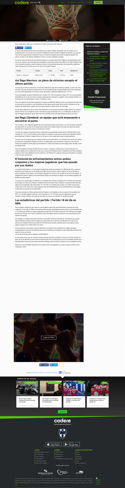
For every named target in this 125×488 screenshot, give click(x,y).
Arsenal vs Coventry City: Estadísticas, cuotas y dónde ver (97, 400)
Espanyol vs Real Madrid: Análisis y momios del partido (74, 400)
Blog (16, 44)
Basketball (22, 44)
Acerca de (89, 2)
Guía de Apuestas (72, 2)
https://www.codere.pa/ (22, 483)
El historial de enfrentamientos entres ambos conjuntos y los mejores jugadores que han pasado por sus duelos (98, 73)
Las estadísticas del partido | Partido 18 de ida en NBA (98, 80)
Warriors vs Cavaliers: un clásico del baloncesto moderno (97, 52)
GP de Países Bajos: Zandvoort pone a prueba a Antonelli (27, 400)
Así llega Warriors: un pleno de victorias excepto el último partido (98, 58)
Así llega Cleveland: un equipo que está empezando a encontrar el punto (98, 65)
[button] (19, 48)
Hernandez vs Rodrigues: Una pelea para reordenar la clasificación (50, 400)
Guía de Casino (81, 2)
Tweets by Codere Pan (91, 110)
